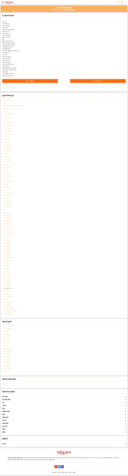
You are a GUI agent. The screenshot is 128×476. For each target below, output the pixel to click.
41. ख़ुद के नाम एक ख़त (8, 226)
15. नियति (5, 153)
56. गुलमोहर (6, 268)
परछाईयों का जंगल (7, 351)
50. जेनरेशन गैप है (7, 251)
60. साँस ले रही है (7, 279)
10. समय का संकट (7, 139)
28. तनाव (5, 190)
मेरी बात (5, 111)
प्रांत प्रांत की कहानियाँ (8, 354)
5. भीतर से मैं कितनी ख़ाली (8, 125)
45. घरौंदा (5, 237)
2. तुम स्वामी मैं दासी (7, 117)
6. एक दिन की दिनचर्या (8, 128)
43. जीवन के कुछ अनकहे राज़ (9, 232)
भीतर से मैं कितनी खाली (8, 329)
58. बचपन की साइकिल (8, 274)
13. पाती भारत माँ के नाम (8, 147)
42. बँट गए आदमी (7, 229)
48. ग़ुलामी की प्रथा (7, 246)
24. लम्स (5, 178)
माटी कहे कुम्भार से (7, 357)
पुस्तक (60, 10)
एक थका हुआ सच (7, 343)
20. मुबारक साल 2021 (8, 167)
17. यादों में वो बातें (7, 159)
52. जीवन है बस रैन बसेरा (8, 257)
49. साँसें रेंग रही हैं (7, 249)
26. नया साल (6, 184)
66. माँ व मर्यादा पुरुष (7, 296)
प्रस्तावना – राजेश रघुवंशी (8, 100)
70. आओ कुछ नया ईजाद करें (9, 308)
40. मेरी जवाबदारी (7, 223)
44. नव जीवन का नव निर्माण (9, 235)
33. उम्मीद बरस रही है (7, 204)
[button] (7, 88)
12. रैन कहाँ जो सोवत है (8, 145)
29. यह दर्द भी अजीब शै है (8, 192)
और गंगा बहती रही (7, 334)
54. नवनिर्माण (6, 263)
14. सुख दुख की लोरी (7, 150)
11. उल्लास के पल (7, 142)
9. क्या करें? (6, 136)
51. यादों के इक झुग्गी (7, 254)
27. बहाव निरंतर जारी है (8, 187)
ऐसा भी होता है (6, 331)
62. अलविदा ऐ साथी (7, 285)
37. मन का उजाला (7, 215)
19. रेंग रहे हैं (6, 164)
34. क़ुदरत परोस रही (7, 206)
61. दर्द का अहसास (7, 282)
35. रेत (5, 209)
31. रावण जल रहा (7, 198)
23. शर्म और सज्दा (7, 176)
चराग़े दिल (5, 337)
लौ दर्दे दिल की (6, 345)
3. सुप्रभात (6, 119)
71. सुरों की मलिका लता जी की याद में (10, 310)
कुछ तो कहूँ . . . (6, 108)
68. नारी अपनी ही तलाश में (8, 302)
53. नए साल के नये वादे (8, 260)
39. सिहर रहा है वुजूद (7, 221)
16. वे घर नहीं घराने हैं (7, 156)
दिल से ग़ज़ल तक (7, 326)
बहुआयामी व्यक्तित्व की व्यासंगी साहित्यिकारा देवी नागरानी (13, 105)
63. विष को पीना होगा (7, 288)
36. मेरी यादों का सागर (7, 212)
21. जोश (5, 170)
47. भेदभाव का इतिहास (8, 243)
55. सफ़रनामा (6, 265)
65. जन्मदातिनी (6, 294)
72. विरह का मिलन (7, 313)
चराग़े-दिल (5, 371)
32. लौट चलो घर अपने (8, 201)
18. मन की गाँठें (6, 162)
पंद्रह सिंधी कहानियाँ (7, 348)
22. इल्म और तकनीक (7, 173)
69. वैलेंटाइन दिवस (7, 305)
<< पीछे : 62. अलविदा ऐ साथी (30, 81)
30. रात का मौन (6, 195)
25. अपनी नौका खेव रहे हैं (8, 181)
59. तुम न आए (6, 277)
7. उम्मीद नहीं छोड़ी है (7, 131)
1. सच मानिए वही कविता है (8, 114)
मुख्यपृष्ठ (55, 10)
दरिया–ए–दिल (6, 340)
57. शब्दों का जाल (7, 271)
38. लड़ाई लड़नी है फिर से (8, 218)
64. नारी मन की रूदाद (7, 291)
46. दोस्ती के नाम (7, 240)
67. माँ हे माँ (6, 299)
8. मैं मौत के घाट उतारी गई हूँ (9, 133)
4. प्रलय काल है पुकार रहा (8, 122)
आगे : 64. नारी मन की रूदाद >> (98, 81)
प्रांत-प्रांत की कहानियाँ (8, 368)
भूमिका (5, 103)
